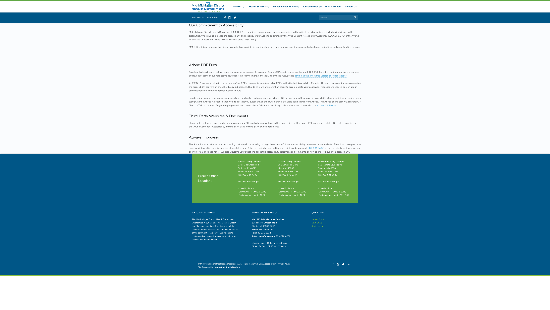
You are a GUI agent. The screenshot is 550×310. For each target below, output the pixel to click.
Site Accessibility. (267, 263)
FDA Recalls (198, 17)
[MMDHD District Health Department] (208, 6)
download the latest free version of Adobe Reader (320, 75)
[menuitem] (239, 6)
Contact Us (351, 6)
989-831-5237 (316, 148)
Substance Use (310, 6)
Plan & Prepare (333, 6)
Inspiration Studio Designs (227, 267)
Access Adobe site (326, 105)
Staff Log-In (317, 226)
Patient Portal (318, 219)
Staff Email (317, 222)
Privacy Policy (283, 263)
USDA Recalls (212, 17)
